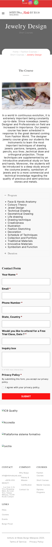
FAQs (4, 510)
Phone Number (12, 302)
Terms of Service (18, 541)
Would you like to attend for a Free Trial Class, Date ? (24, 332)
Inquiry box (9, 348)
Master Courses (43, 485)
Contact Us (24, 489)
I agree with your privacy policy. (22, 387)
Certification (26, 485)
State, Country (12, 316)
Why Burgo (24, 473)
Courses (5, 514)
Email (6, 288)
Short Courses (43, 480)
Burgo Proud (7, 524)
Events (5, 519)
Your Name (10, 274)
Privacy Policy (12, 374)
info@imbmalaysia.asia (11, 475)
